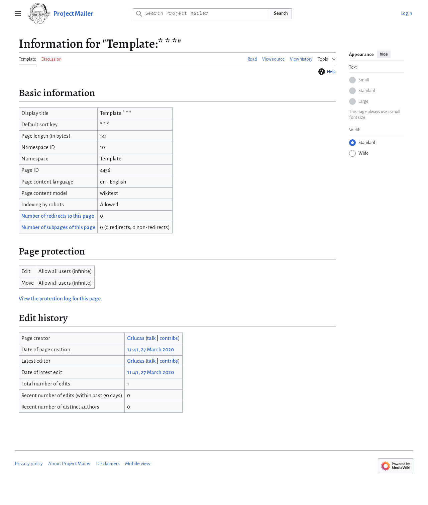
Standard (366, 90)
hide (384, 54)
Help (331, 71)
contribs (168, 338)
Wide (363, 153)
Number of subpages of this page (58, 227)
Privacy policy (29, 463)
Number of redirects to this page (57, 216)
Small (363, 80)
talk (151, 338)
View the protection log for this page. (60, 298)
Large (363, 101)
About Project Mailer (69, 463)
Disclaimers (108, 463)
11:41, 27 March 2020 (150, 349)
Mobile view (137, 463)
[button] (18, 13)
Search (281, 13)
